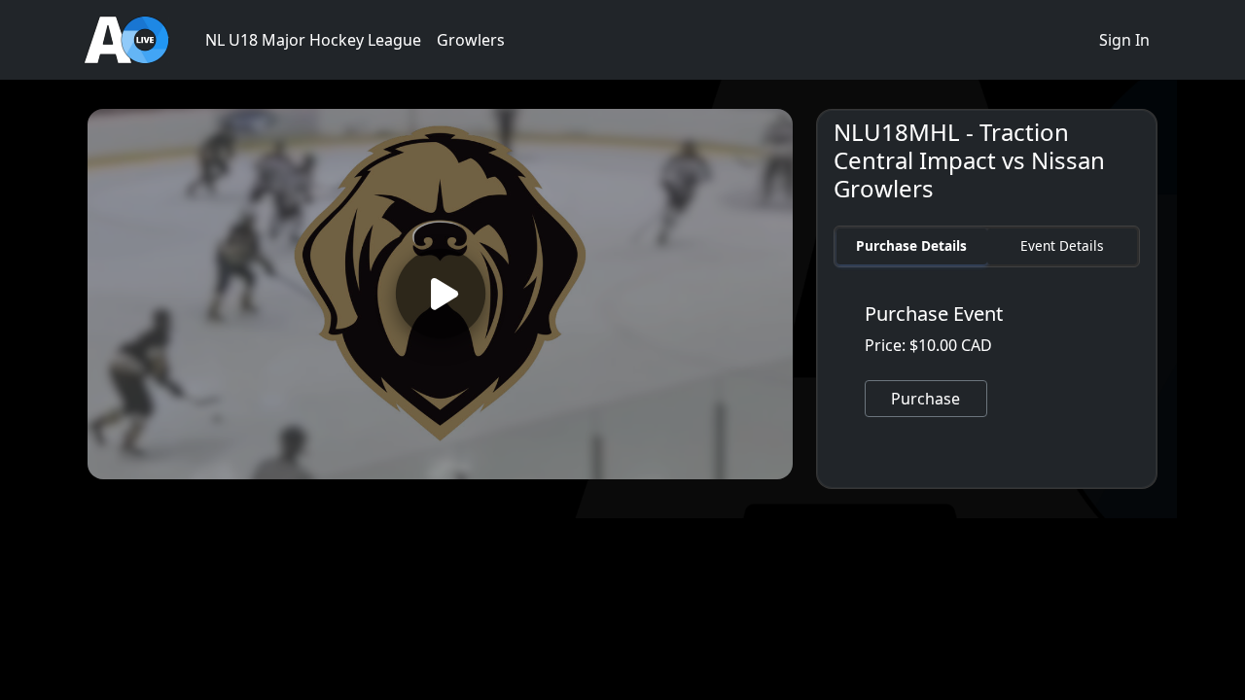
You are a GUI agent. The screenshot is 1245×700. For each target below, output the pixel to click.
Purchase (925, 398)
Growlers (471, 40)
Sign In (1124, 40)
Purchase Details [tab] (911, 245)
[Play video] (440, 294)
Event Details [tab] (1062, 245)
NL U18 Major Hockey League (313, 40)
